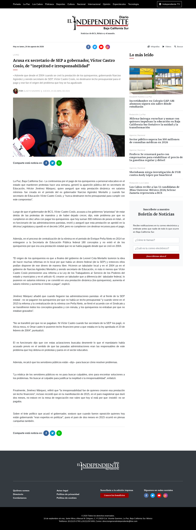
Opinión (106, 4)
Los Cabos (37, 4)
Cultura (71, 4)
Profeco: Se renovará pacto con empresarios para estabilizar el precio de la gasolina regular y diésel (156, 157)
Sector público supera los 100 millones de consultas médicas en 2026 (154, 141)
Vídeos (168, 47)
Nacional (81, 4)
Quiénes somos (21, 490)
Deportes (60, 4)
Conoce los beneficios (114, 495)
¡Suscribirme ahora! (156, 256)
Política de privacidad (68, 494)
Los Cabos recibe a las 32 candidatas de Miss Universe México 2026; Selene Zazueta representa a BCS (154, 189)
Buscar (180, 47)
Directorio (18, 494)
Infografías (155, 47)
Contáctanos (19, 498)
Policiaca (49, 4)
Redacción (133, 114)
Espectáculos (119, 4)
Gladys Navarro (31, 91)
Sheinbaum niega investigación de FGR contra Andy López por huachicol (155, 174)
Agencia (132, 135)
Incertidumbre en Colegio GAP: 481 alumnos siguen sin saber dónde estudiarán (151, 103)
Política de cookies (67, 498)
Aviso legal (62, 490)
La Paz (26, 4)
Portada (17, 4)
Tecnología (133, 4)
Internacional (94, 4)
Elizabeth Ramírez (137, 97)
